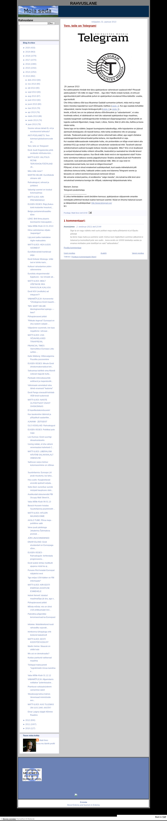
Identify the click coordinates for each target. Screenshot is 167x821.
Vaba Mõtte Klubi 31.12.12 (39, 675)
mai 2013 (32, 108)
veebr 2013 (33, 120)
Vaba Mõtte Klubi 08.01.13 (39, 502)
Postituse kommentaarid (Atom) (83, 257)
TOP (164, 817)
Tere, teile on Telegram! (38, 146)
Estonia (76, 805)
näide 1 (115, 106)
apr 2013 (32, 112)
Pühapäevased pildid (37, 316)
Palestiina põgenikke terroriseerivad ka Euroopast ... (41, 617)
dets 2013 (32, 80)
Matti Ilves (43, 740)
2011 (27, 724)
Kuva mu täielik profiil (45, 743)
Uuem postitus (69, 253)
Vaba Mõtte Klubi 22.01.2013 (40, 226)
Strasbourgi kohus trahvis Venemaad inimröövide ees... (39, 697)
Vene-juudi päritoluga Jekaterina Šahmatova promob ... (39, 530)
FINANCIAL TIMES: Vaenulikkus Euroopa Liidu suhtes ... (41, 349)
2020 (27, 48)
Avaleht (103, 253)
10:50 (85, 213)
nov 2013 (32, 84)
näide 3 (115, 109)
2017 (27, 60)
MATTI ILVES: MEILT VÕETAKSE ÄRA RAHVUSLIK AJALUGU (39, 284)
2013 (27, 76)
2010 (27, 728)
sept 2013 (32, 92)
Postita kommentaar (72, 248)
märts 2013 (33, 116)
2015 (27, 68)
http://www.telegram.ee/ (101, 203)
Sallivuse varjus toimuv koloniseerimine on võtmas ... (41, 465)
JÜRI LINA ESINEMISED (38, 538)
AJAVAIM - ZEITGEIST (37, 422)
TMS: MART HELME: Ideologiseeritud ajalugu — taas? (41, 309)
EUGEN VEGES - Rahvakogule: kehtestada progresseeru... (40, 555)
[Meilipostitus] (90, 213)
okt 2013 (31, 88)
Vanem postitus (138, 253)
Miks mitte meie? (35, 171)
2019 (27, 52)
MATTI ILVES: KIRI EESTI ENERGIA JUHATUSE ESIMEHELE (39, 588)
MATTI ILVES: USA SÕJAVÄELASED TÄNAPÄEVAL (37, 338)
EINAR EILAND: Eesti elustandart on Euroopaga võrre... (40, 545)
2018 (27, 56)
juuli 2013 (32, 100)
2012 (27, 720)
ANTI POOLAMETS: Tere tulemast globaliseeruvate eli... (40, 138)
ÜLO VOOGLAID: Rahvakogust (41, 425)
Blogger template (9, 819)
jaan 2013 (32, 124)
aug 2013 (32, 96)
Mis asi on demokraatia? (38, 653)
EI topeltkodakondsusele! (39, 410)
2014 (27, 72)
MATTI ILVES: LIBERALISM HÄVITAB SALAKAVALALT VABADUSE (40, 454)
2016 (27, 64)
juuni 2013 (32, 104)
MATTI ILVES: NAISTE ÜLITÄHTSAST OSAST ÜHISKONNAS (39, 403)
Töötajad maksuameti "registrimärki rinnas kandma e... (41, 668)
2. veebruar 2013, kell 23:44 (88, 227)
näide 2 (106, 109)
